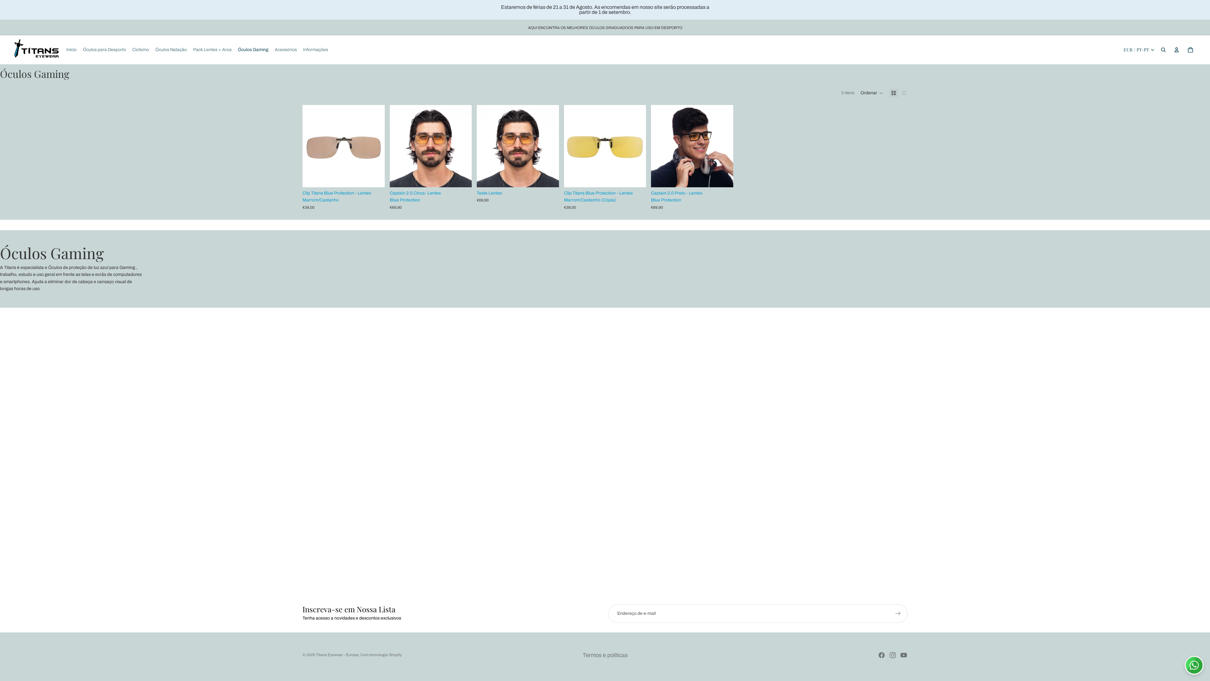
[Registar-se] (898, 613)
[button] (872, 93)
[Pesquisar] (1163, 50)
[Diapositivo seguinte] (375, 146)
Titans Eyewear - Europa (337, 655)
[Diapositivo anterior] (311, 146)
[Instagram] (892, 655)
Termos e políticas (605, 655)
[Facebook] (881, 655)
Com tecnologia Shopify (381, 655)
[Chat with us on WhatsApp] (1194, 665)
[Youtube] (904, 655)
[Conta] (1177, 50)
